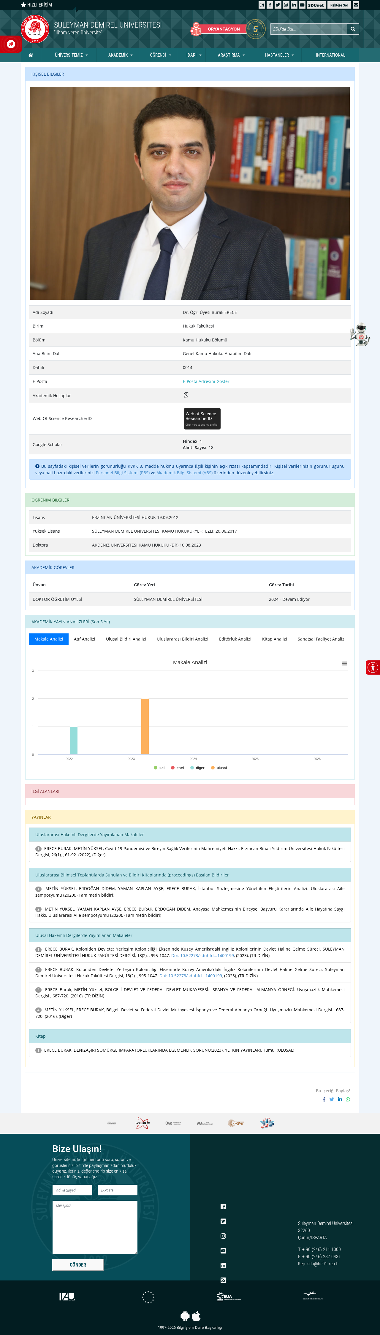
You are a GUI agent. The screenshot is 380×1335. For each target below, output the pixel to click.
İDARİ (191, 55)
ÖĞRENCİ (158, 55)
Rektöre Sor (339, 5)
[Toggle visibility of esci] (177, 768)
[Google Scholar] (186, 396)
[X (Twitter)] (278, 5)
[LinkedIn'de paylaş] (342, 1099)
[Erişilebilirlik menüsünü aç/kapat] (373, 667)
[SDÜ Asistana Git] (359, 334)
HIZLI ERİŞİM (39, 5)
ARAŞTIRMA (229, 55)
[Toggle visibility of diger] (197, 768)
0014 (187, 367)
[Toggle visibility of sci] (159, 768)
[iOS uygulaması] (196, 1316)
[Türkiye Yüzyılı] (204, 1123)
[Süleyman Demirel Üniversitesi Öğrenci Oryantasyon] (228, 29)
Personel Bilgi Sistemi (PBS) (123, 472)
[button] (356, 5)
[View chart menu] (344, 663)
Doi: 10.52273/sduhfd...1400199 (202, 955)
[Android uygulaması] (185, 1316)
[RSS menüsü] (223, 1280)
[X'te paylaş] (333, 1099)
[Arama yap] (353, 29)
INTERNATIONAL (330, 55)
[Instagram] (286, 5)
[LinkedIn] (294, 5)
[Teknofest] (236, 1123)
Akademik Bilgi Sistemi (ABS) (184, 472)
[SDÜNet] (316, 5)
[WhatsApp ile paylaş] (348, 1099)
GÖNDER (78, 1265)
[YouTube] (302, 5)
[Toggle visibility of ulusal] (219, 768)
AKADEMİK (118, 55)
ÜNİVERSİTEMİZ (69, 55)
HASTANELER (277, 55)
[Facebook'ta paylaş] (326, 1099)
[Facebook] (270, 5)
